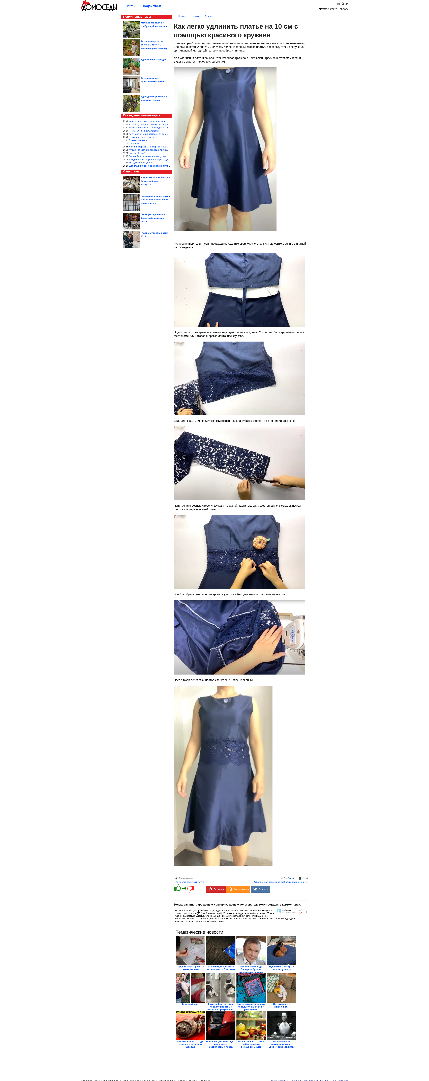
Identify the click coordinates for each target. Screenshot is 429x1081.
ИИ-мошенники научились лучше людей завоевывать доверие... (281, 1045)
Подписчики (152, 6)
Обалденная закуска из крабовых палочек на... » (281, 882)
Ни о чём (134, 143)
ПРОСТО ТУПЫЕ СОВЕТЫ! (144, 130)
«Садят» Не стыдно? (140, 162)
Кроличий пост (190, 1004)
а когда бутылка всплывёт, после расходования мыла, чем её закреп (166, 124)
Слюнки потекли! (138, 140)
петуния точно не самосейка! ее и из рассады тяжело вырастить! (165, 134)
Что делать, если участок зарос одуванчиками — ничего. (160, 159)
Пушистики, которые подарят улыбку (281, 968)
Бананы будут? (137, 153)
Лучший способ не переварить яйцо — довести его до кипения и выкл (167, 149)
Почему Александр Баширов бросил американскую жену (251, 969)
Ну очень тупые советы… (143, 137)
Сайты (130, 6)
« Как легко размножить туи (189, 882)
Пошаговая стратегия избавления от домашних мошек (251, 1044)
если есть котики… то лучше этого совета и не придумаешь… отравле (167, 121)
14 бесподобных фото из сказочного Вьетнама (220, 968)
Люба (305, 878)
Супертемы (131, 171)
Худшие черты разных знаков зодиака (190, 968)
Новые (181, 16)
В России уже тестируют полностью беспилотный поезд (220, 1044)
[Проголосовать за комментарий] (301, 913)
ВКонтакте (264, 889)
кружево (189, 878)
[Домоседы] (98, 10)
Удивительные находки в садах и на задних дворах (190, 1044)
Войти (343, 3)
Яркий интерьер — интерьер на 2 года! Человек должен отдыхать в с (167, 146)
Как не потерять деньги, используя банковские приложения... (251, 1007)
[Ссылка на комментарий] (176, 924)
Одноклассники (241, 889)
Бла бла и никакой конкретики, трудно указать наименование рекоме (167, 165)
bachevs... (286, 910)
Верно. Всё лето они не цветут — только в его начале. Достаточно (165, 156)
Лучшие (209, 16)
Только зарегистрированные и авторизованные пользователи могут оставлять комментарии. (237, 904)
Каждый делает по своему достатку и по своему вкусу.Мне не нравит (167, 127)
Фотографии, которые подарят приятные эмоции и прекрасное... (221, 1007)
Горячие (195, 16)
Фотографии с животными (281, 1005)
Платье (182, 878)
